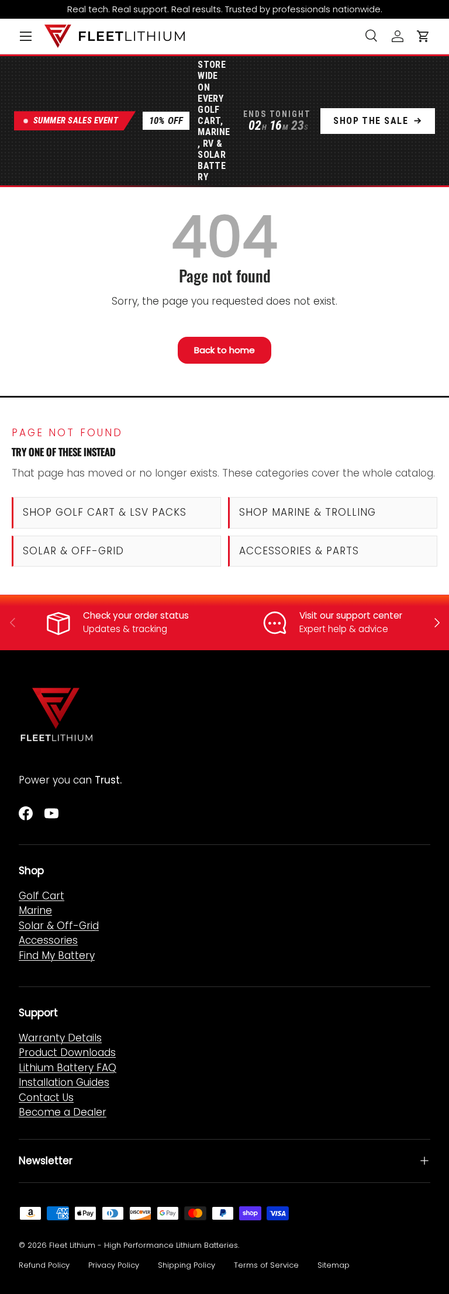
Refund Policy (44, 1265)
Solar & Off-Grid (59, 926)
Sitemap (333, 1265)
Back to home (224, 350)
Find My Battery (57, 955)
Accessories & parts (299, 551)
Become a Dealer (62, 1112)
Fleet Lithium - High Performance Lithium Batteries (143, 1245)
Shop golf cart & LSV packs (105, 512)
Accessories (48, 940)
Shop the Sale (370, 120)
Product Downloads (67, 1052)
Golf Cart (41, 896)
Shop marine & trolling (307, 512)
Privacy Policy (113, 1265)
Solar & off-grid (73, 551)
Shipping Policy (186, 1265)
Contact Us (46, 1098)
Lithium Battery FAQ (67, 1068)
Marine (35, 910)
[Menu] (26, 36)
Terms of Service (266, 1265)
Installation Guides (64, 1082)
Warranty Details (60, 1038)
